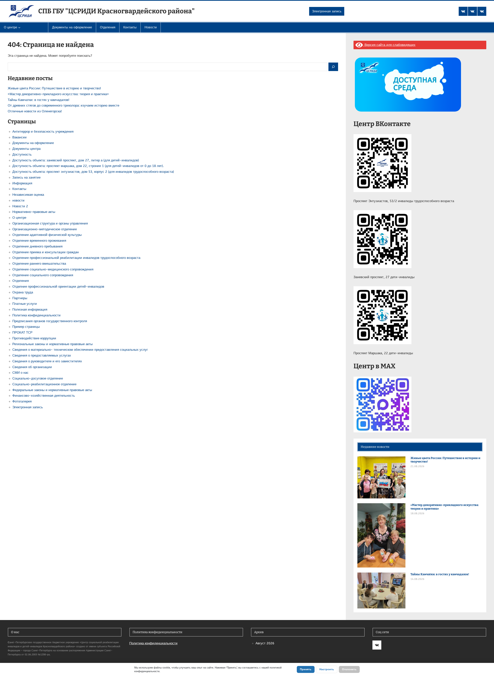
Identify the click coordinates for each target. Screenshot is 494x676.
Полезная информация (29, 309)
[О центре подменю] (19, 27)
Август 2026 (264, 643)
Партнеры (19, 298)
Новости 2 (20, 206)
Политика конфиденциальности (36, 315)
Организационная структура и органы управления (50, 223)
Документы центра (26, 149)
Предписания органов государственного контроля (49, 321)
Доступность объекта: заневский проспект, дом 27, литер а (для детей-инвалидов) (75, 160)
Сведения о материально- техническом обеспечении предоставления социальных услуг (80, 350)
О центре (19, 217)
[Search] (333, 67)
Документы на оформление (33, 143)
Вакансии (19, 137)
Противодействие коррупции (34, 338)
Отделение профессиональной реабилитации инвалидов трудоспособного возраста (76, 258)
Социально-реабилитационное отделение (44, 384)
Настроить (326, 669)
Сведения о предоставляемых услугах (41, 355)
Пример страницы (26, 327)
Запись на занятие (26, 177)
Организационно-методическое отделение (44, 229)
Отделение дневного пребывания (37, 246)
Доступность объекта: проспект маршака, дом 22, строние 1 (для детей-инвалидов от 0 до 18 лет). (88, 166)
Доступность (22, 154)
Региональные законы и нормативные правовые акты (52, 344)
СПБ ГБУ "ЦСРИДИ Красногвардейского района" (116, 11)
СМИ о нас (20, 372)
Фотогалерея (22, 401)
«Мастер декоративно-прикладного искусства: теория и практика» (58, 94)
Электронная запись (326, 11)
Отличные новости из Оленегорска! (35, 111)
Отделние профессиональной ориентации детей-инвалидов (58, 286)
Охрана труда (22, 292)
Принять (305, 669)
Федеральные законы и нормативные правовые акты (52, 390)
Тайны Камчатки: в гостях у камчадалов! (38, 100)
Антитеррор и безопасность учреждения (43, 131)
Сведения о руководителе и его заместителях (47, 361)
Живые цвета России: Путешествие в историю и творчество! (54, 88)
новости (18, 200)
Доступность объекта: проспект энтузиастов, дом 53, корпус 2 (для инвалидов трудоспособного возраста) (93, 172)
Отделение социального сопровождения (42, 275)
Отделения (20, 281)
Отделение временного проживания (39, 240)
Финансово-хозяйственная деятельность (43, 395)
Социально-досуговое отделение (37, 378)
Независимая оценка (28, 195)
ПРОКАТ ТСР (22, 332)
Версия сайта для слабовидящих (389, 45)
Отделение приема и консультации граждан (45, 252)
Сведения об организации (32, 367)
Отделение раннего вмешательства (39, 263)
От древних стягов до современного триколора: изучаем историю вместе (63, 105)
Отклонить (349, 669)
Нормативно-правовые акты (33, 212)
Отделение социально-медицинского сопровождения (52, 269)
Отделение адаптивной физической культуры (47, 235)
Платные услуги (24, 304)
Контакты (19, 189)
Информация (22, 183)
